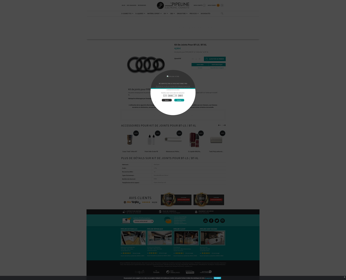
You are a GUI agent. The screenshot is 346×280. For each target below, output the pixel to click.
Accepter (217, 278)
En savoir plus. (209, 278)
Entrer (179, 100)
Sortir (167, 100)
